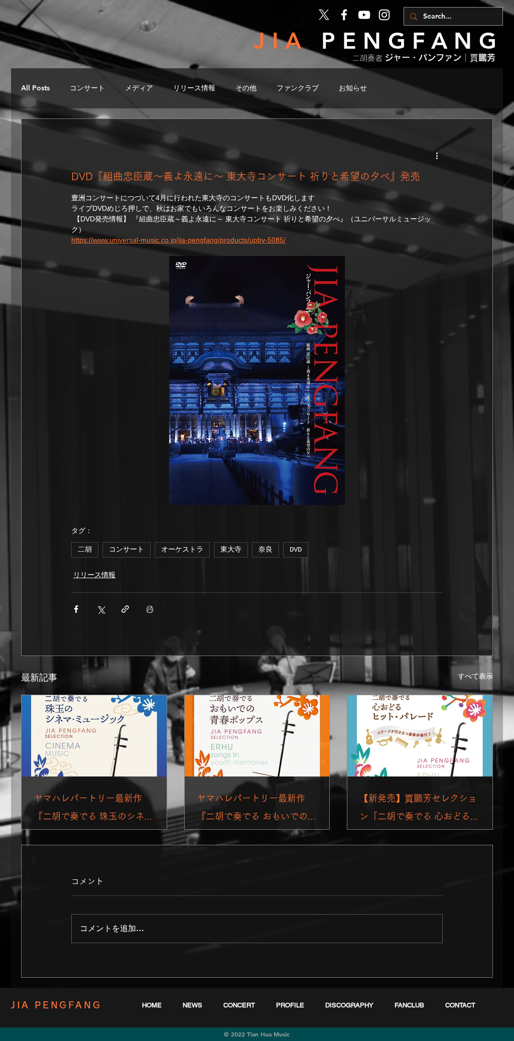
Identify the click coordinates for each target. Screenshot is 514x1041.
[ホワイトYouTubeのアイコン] (364, 15)
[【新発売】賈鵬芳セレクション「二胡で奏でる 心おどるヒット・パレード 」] (419, 735)
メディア (139, 87)
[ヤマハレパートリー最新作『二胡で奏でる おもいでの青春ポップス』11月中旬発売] (257, 735)
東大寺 (230, 550)
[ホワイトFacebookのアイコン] (344, 15)
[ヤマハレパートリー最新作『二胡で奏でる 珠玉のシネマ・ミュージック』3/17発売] (94, 735)
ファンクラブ (298, 87)
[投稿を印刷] (150, 609)
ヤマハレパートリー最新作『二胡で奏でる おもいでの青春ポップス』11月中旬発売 (257, 809)
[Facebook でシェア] (76, 609)
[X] (324, 15)
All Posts (35, 87)
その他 (245, 87)
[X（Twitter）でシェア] (100, 609)
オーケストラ (182, 550)
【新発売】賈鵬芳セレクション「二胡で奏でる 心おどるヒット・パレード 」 (419, 809)
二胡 (85, 550)
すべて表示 (475, 676)
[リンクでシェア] (125, 609)
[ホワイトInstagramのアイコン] (384, 15)
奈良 (266, 550)
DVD (296, 550)
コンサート (87, 87)
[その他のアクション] (437, 155)
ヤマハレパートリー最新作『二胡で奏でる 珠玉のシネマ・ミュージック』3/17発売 (94, 809)
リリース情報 (194, 87)
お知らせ (353, 87)
